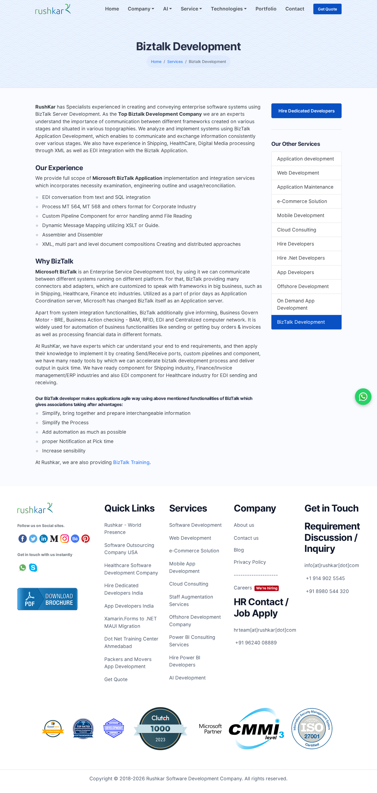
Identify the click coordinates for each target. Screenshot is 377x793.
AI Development (187, 678)
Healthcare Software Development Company (131, 568)
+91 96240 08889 (255, 643)
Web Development (298, 173)
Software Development (195, 525)
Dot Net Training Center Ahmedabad (131, 642)
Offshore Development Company (195, 620)
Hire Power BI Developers (184, 661)
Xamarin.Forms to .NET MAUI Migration (130, 622)
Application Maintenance (305, 187)
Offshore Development (303, 286)
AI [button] (166, 9)
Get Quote (327, 9)
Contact (294, 9)
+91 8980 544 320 (326, 591)
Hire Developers (295, 244)
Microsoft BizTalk (56, 272)
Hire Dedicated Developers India (123, 589)
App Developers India (129, 606)
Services (175, 61)
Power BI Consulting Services (192, 640)
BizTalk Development (301, 322)
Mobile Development (300, 215)
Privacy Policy (250, 562)
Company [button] (140, 9)
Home (112, 9)
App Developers (295, 272)
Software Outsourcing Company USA (129, 548)
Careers (255, 588)
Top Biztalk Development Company (160, 114)
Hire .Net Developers (301, 258)
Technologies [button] (227, 9)
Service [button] (190, 9)
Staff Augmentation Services (191, 600)
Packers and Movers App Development (128, 662)
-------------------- (256, 575)
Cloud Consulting (296, 230)
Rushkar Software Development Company (194, 778)
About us (244, 525)
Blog (239, 550)
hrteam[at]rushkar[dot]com (265, 630)
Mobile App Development (184, 567)
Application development (305, 159)
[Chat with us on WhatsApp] (363, 396)
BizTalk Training (131, 462)
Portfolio (266, 9)
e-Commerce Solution (302, 201)
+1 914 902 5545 (324, 578)
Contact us (246, 538)
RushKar (45, 107)
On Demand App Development (296, 304)
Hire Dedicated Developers (306, 111)
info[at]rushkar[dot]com (331, 565)
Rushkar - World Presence (122, 528)
